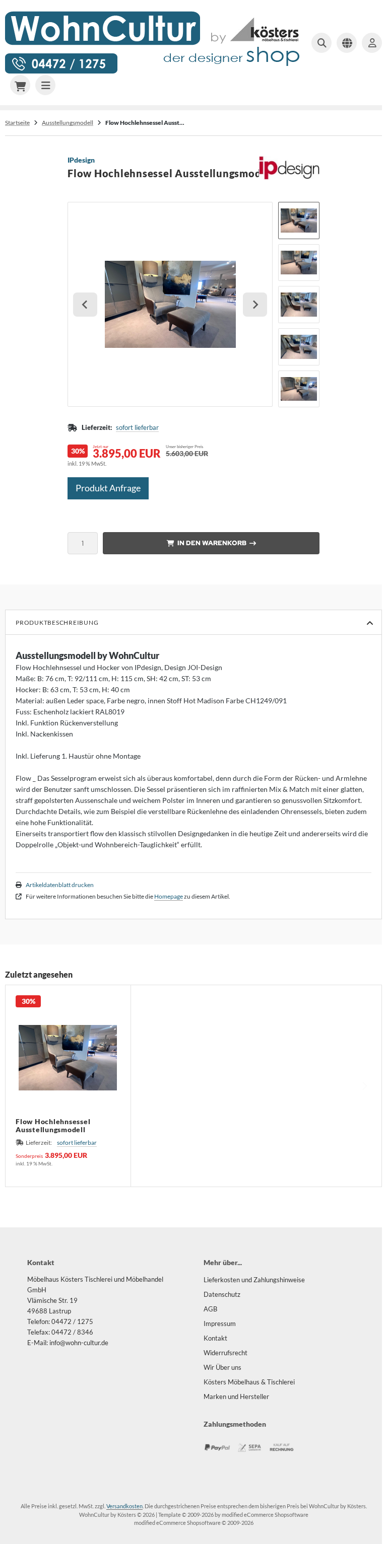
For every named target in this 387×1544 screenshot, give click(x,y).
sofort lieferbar (137, 427)
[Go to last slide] (85, 304)
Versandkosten (124, 1506)
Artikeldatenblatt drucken (60, 885)
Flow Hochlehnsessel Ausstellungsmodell (53, 1126)
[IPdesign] (289, 161)
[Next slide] (255, 304)
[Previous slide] (23, 1086)
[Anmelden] (372, 43)
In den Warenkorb (211, 543)
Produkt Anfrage (108, 487)
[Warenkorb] (20, 85)
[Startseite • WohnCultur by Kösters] (153, 72)
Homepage (168, 896)
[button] (298, 220)
